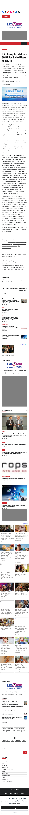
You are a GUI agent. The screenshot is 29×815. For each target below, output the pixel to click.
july (13, 265)
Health (16, 728)
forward (8, 263)
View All (25, 293)
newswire (18, 740)
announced (5, 738)
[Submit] (25, 752)
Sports (3, 315)
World (4, 742)
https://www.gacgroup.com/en (10, 229)
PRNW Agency (10, 81)
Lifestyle (3, 324)
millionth (4, 267)
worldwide (17, 269)
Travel (6, 324)
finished (4, 263)
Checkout (4, 765)
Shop (3, 777)
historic (10, 265)
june (12, 740)
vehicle (12, 269)
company (12, 738)
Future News (10, 728)
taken (20, 267)
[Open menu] (3, 44)
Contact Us (5, 767)
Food (4, 728)
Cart (3, 763)
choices (13, 262)
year (22, 269)
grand (16, 263)
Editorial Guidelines (7, 769)
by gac (20, 260)
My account (5, 773)
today (24, 740)
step (17, 267)
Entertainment (19, 726)
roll (7, 267)
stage (10, 267)
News (4, 730)
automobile (14, 260)
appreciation (8, 260)
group (19, 263)
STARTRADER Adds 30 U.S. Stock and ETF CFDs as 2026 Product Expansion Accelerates (10, 337)
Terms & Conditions (7, 781)
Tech (3, 307)
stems (13, 267)
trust (23, 267)
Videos (23, 730)
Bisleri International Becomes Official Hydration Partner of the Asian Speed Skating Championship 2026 (10, 318)
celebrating (5, 262)
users (9, 269)
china (9, 262)
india (4, 740)
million (21, 265)
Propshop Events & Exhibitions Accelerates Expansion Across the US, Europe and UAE (10, 328)
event (17, 262)
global (12, 263)
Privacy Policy (6, 775)
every (20, 262)
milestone (17, 265)
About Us (4, 761)
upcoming (4, 269)
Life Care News (14, 790)
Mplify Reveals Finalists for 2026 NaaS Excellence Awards (10, 310)
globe (22, 738)
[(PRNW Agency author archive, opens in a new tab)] (3, 82)
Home (3, 771)
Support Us (5, 779)
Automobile (4, 49)
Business (12, 726)
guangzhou (5, 265)
